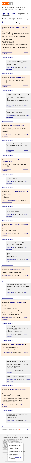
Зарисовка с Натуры (16, 159)
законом (4, 444)
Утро (11, 125)
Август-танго (14, 191)
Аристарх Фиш (8, 13)
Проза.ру (26, 437)
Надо (11, 269)
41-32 (24, 429)
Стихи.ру (21, 437)
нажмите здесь (18, 457)
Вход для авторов (19, 9)
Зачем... (12, 302)
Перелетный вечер (15, 224)
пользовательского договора (8, 442)
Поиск (24, 7)
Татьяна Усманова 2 (7, 52)
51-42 (21, 429)
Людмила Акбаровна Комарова (9, 200)
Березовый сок (14, 389)
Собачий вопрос (15, 27)
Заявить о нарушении (7, 202)
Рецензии (18, 7)
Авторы (4, 7)
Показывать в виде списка (9, 22)
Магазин (4, 9)
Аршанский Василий (7, 352)
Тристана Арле (5, 404)
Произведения (11, 7)
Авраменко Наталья (6, 85)
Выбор (12, 77)
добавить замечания (7, 57)
